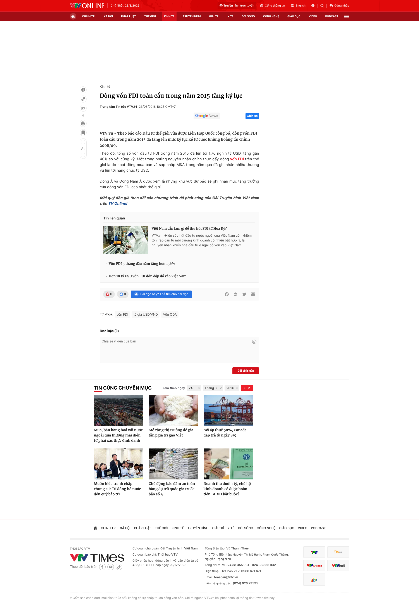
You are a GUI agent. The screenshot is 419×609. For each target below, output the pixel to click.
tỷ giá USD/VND (145, 314)
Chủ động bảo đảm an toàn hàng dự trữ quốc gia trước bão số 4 (172, 489)
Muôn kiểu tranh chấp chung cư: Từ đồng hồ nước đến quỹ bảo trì (117, 489)
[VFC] (314, 552)
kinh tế (169, 16)
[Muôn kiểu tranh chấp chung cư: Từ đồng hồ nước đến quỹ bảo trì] (118, 463)
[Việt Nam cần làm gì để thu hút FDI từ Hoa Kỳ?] (125, 240)
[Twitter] (244, 294)
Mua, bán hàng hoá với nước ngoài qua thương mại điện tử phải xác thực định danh (118, 435)
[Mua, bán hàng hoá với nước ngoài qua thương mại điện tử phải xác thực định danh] (118, 410)
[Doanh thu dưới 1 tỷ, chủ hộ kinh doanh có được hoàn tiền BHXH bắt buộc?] (228, 463)
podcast (331, 16)
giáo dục (294, 16)
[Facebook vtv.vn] (314, 6)
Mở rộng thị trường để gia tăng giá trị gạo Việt (171, 433)
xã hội (108, 16)
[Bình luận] (83, 108)
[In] (83, 123)
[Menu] (346, 16)
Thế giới (150, 16)
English (301, 5)
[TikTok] (119, 566)
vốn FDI (237, 159)
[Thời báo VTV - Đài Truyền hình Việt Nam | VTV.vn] (87, 5)
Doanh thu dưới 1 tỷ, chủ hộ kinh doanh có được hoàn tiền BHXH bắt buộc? (227, 489)
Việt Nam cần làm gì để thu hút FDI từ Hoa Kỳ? (189, 229)
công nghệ (271, 16)
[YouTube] (110, 566)
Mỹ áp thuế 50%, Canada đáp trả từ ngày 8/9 (225, 433)
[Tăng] (83, 142)
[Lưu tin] (83, 132)
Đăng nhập (342, 5)
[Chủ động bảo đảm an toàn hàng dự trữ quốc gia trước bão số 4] (173, 463)
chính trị (88, 16)
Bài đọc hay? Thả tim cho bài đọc (164, 294)
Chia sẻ (252, 116)
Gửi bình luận (246, 371)
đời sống (248, 16)
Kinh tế (105, 87)
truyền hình (192, 16)
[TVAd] (338, 552)
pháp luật (128, 16)
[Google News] (207, 116)
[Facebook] (83, 89)
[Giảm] (83, 155)
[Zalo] (235, 294)
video (313, 16)
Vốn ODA (170, 314)
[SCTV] (314, 579)
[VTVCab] (338, 565)
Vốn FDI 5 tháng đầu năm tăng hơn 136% (142, 264)
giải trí (214, 16)
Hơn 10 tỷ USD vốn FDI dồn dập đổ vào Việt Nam (148, 276)
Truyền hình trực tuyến (238, 5)
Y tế (231, 16)
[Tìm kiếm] (323, 6)
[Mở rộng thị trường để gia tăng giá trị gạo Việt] (173, 410)
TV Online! (117, 204)
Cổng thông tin (275, 5)
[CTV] (314, 565)
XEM (247, 388)
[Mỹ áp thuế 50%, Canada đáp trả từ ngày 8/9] (228, 410)
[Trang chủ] (73, 16)
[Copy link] (83, 99)
